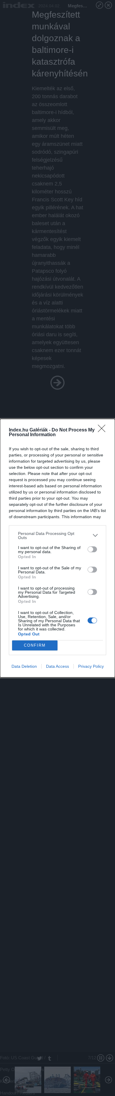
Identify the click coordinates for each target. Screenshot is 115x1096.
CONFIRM (35, 645)
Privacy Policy (91, 666)
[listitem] (57, 535)
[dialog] (57, 548)
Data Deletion (24, 666)
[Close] (103, 430)
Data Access (57, 666)
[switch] (92, 549)
